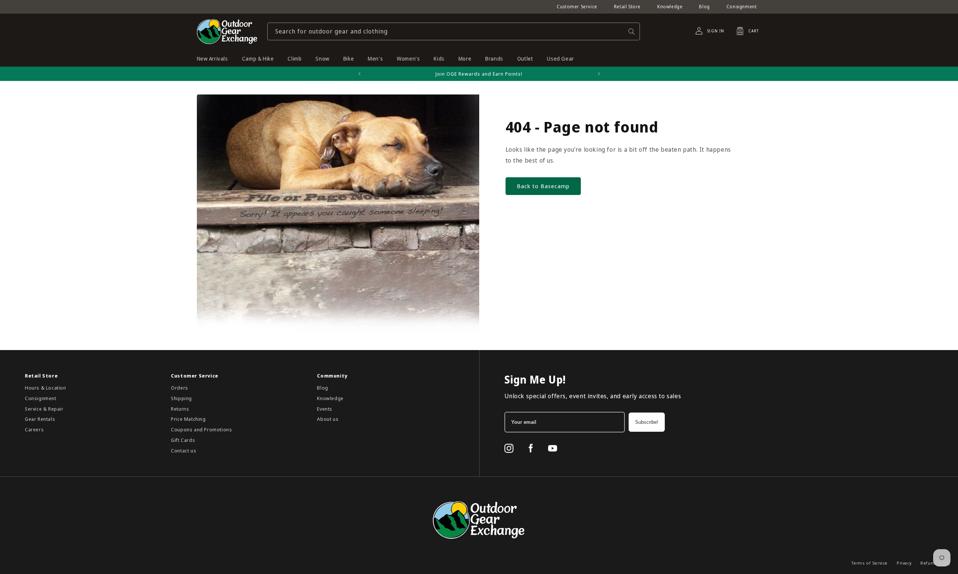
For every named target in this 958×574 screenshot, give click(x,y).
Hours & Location (45, 387)
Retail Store (627, 6)
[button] (745, 31)
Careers (34, 429)
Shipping (181, 398)
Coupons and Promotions (201, 429)
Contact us (183, 450)
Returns (180, 408)
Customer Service (577, 6)
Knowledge (669, 6)
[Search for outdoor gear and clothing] (631, 31)
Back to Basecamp (543, 186)
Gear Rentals (40, 419)
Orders (179, 387)
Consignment (741, 6)
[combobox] (454, 31)
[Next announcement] (599, 74)
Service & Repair (44, 408)
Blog (704, 6)
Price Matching (188, 419)
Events (324, 408)
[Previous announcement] (359, 74)
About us (327, 419)
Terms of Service (869, 563)
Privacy (904, 563)
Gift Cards (183, 440)
